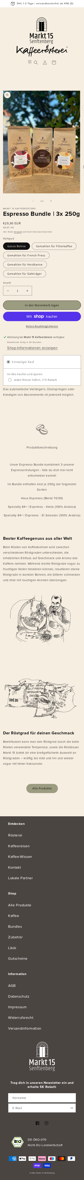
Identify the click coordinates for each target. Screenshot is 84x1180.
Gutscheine (18, 958)
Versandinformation (24, 1028)
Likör (12, 948)
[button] (35, 62)
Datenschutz (19, 996)
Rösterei (15, 835)
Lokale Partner (20, 878)
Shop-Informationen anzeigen (32, 347)
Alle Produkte (42, 788)
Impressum (17, 1007)
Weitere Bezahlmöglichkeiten (42, 326)
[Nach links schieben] (33, 200)
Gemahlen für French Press (26, 255)
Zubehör (15, 937)
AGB (12, 985)
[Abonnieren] (71, 1108)
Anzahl (7, 282)
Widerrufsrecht (20, 1017)
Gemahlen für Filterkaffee (54, 246)
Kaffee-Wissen (20, 856)
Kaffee (13, 915)
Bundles (15, 926)
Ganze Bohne (16, 246)
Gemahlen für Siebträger (24, 273)
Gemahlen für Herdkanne (25, 264)
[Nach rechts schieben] (50, 200)
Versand (18, 231)
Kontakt (14, 867)
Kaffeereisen (19, 846)
